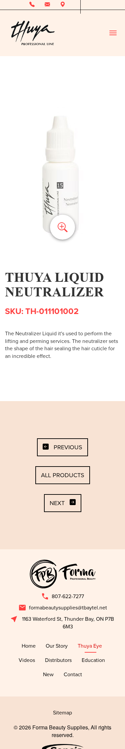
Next (57, 503)
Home (29, 645)
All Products (62, 475)
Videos (27, 660)
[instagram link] (96, 5)
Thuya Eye (90, 645)
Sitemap (62, 712)
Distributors (58, 660)
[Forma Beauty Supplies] (32, 33)
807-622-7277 (62, 596)
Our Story (57, 645)
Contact (73, 674)
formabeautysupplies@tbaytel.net (62, 608)
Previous (68, 447)
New (48, 674)
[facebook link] (85, 5)
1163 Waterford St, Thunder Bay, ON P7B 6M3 (62, 622)
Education (94, 660)
